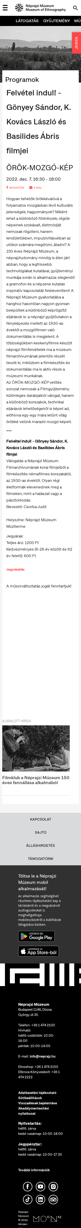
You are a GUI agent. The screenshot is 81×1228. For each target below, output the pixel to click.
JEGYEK (76, 43)
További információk (34, 1170)
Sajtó (40, 832)
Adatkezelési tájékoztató (37, 1093)
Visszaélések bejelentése (37, 1103)
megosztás (16, 187)
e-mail (38, 187)
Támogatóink (40, 858)
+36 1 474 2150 (46, 1067)
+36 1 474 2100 (43, 1025)
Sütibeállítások (30, 1098)
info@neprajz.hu (43, 1056)
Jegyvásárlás (15, 569)
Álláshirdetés (40, 845)
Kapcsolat (40, 819)
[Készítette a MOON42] (47, 1219)
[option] (36, 757)
